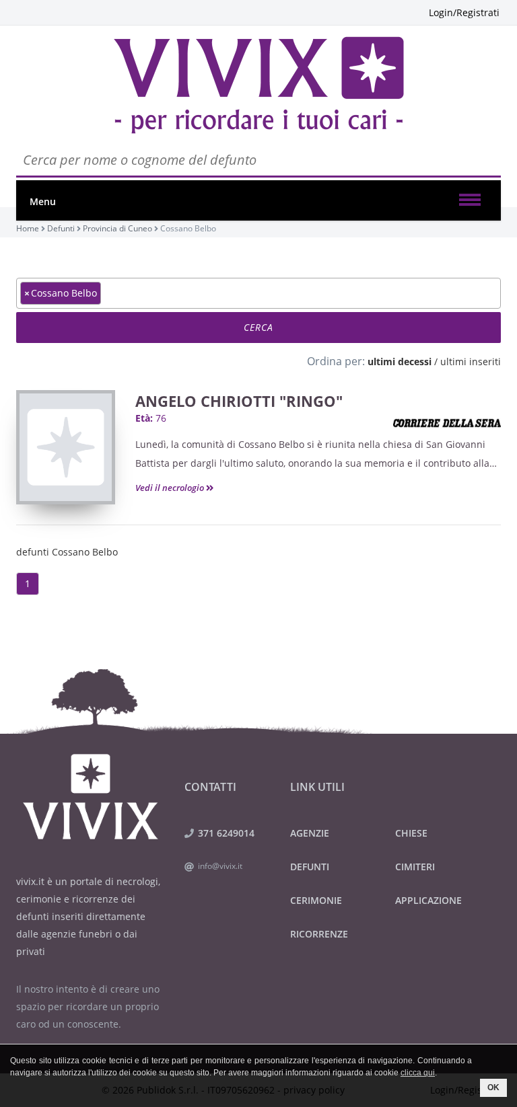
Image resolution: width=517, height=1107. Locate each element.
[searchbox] (108, 292)
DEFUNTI (309, 866)
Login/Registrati (464, 12)
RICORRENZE (319, 933)
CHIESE (411, 833)
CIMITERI (415, 866)
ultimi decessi (400, 361)
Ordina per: (336, 361)
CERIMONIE (316, 900)
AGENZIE (309, 833)
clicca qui (418, 1072)
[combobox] (258, 293)
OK (493, 1087)
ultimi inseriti (470, 361)
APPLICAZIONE (428, 900)
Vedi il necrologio (170, 488)
